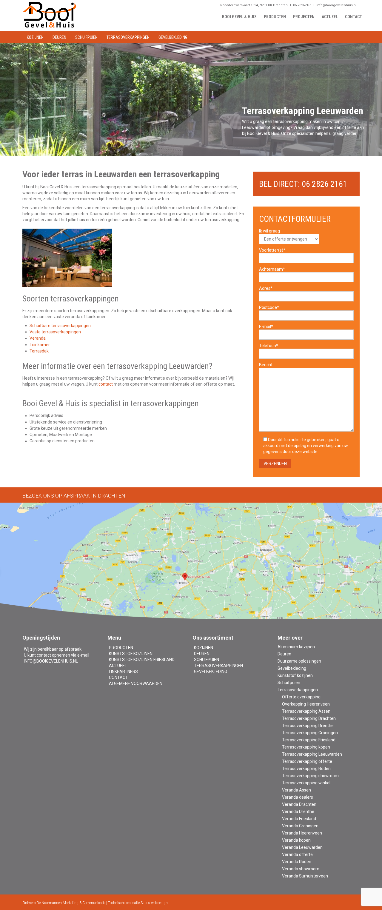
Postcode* (269, 307)
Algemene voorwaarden (135, 683)
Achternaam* (272, 269)
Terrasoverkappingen (218, 665)
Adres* (265, 288)
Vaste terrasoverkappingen (55, 331)
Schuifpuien (206, 659)
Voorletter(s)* (272, 250)
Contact (118, 677)
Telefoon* (268, 345)
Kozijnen (203, 647)
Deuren (202, 653)
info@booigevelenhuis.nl (51, 661)
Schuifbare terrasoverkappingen (60, 325)
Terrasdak (39, 351)
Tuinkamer (40, 344)
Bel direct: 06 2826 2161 (303, 184)
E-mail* (266, 326)
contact (105, 384)
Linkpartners (123, 671)
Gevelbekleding (210, 671)
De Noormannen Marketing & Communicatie (71, 903)
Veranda (38, 338)
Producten (121, 647)
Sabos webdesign (154, 903)
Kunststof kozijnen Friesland (142, 659)
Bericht (265, 364)
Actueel (118, 665)
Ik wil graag (269, 231)
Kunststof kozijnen (131, 653)
